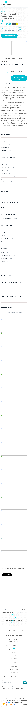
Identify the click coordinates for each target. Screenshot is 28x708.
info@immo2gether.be (14, 639)
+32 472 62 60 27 (15, 73)
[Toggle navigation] (24, 4)
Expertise (14, 670)
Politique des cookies (17, 692)
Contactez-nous (14, 672)
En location (14, 660)
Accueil (14, 652)
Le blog (14, 655)
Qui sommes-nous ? (14, 654)
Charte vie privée (9, 692)
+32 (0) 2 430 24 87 (14, 641)
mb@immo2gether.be (16, 71)
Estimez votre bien (14, 669)
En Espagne (14, 664)
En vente (14, 662)
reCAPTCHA (17, 686)
